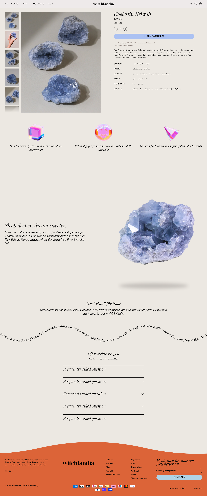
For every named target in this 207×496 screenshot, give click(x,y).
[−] (116, 29)
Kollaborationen (113, 475)
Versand (109, 464)
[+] (125, 29)
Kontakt (109, 471)
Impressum (135, 460)
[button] (195, 4)
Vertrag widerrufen (139, 478)
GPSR (133, 475)
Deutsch (197, 488)
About (108, 467)
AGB (133, 464)
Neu (6, 4)
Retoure (109, 460)
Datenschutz (136, 467)
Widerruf (135, 471)
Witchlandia (16, 486)
